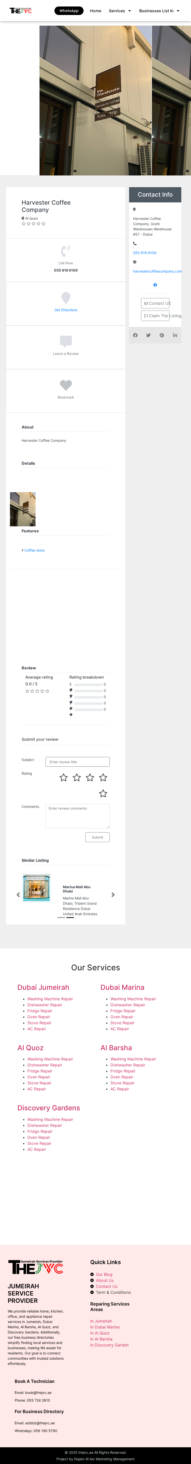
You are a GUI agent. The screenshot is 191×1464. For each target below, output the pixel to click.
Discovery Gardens (48, 1123)
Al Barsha (116, 1063)
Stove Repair (39, 1038)
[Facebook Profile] (155, 284)
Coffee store (34, 550)
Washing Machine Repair (50, 1014)
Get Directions (65, 310)
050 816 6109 (144, 253)
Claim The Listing (158, 315)
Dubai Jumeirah (43, 1003)
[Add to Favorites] (66, 388)
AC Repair (36, 1044)
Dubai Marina (122, 1003)
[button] (18, 902)
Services (117, 10)
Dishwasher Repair (44, 1020)
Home (95, 10)
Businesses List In (156, 10)
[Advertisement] (95, 1210)
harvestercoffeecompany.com (157, 271)
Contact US (158, 303)
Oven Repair (38, 1032)
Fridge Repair (39, 1026)
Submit (97, 837)
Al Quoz (30, 1063)
